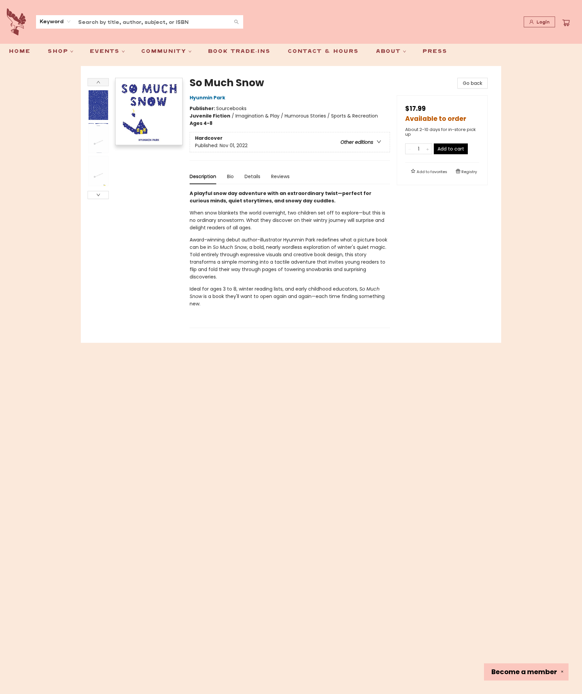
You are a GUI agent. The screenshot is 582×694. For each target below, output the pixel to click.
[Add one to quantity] (427, 149)
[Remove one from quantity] (410, 149)
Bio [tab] (230, 176)
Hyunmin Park (207, 97)
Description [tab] (203, 176)
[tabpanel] (290, 259)
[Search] (236, 22)
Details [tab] (252, 176)
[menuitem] (19, 51)
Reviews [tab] (280, 176)
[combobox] (55, 21)
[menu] (291, 51)
